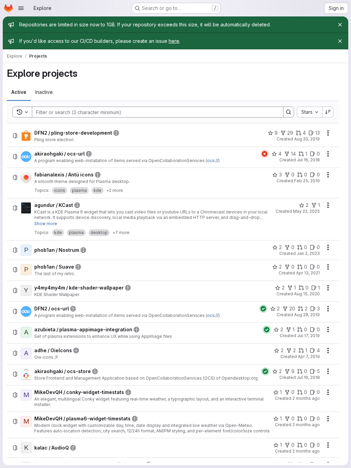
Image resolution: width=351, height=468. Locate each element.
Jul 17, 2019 (308, 335)
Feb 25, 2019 (307, 180)
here (174, 41)
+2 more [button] (114, 190)
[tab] (19, 92)
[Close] (340, 25)
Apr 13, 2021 (308, 272)
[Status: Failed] (265, 154)
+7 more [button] (121, 232)
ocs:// (212, 160)
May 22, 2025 (306, 211)
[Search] (288, 112)
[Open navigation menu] (20, 8)
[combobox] (309, 112)
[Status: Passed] (263, 309)
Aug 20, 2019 (307, 138)
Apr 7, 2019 (309, 356)
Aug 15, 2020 (307, 293)
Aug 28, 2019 (307, 314)
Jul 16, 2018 (308, 159)
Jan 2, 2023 (308, 253)
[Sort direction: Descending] (328, 112)
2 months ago (306, 398)
